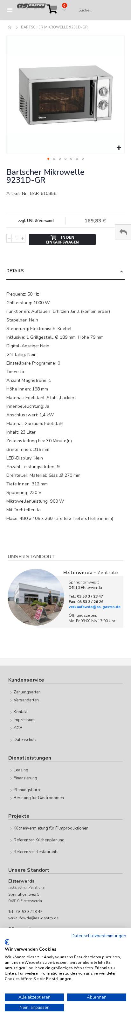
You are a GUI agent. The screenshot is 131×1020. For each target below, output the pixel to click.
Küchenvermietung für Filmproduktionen (51, 828)
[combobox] (98, 10)
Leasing (21, 770)
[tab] (65, 271)
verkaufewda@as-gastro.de (95, 606)
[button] (118, 148)
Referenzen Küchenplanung (39, 840)
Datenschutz (25, 740)
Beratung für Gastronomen (39, 798)
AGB (18, 728)
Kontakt (21, 712)
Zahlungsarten (27, 692)
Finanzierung (26, 778)
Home (10, 27)
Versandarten (26, 700)
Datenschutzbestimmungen (99, 936)
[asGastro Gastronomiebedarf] (32, 10)
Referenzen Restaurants (36, 852)
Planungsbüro (27, 790)
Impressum (24, 720)
